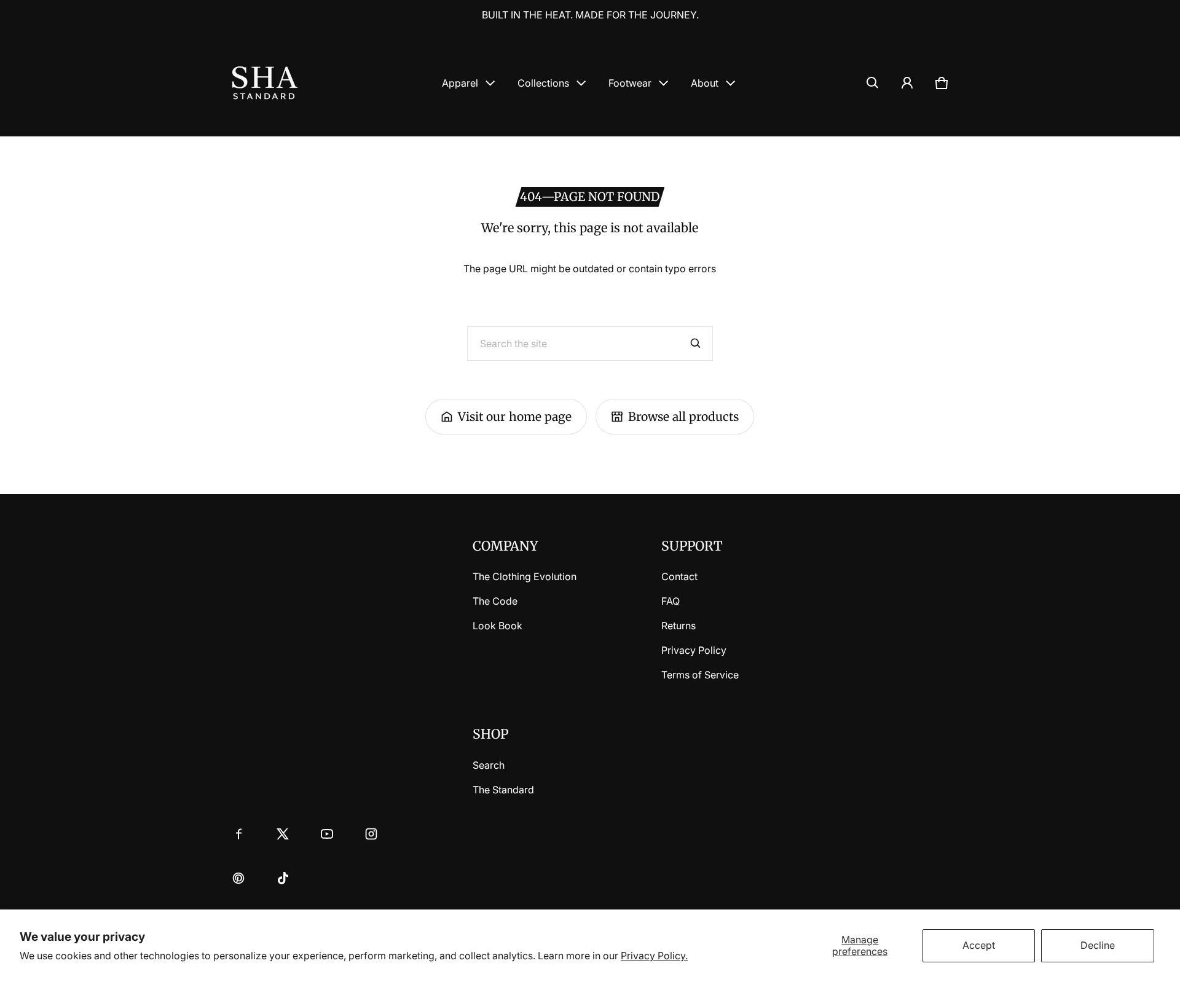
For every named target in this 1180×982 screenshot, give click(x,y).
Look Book (497, 625)
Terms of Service (700, 675)
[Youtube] (327, 834)
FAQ (670, 601)
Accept (978, 945)
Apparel (460, 83)
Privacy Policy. (654, 955)
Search (489, 765)
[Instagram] (371, 834)
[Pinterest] (238, 878)
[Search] (695, 343)
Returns (678, 625)
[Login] (907, 83)
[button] (873, 83)
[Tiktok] (283, 878)
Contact (679, 576)
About (704, 83)
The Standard (503, 790)
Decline (1097, 945)
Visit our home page (515, 416)
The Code (495, 601)
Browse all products (683, 416)
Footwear (629, 83)
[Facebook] (238, 834)
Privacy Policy (693, 650)
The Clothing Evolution (524, 576)
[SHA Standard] (265, 82)
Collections (543, 83)
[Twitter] (283, 834)
